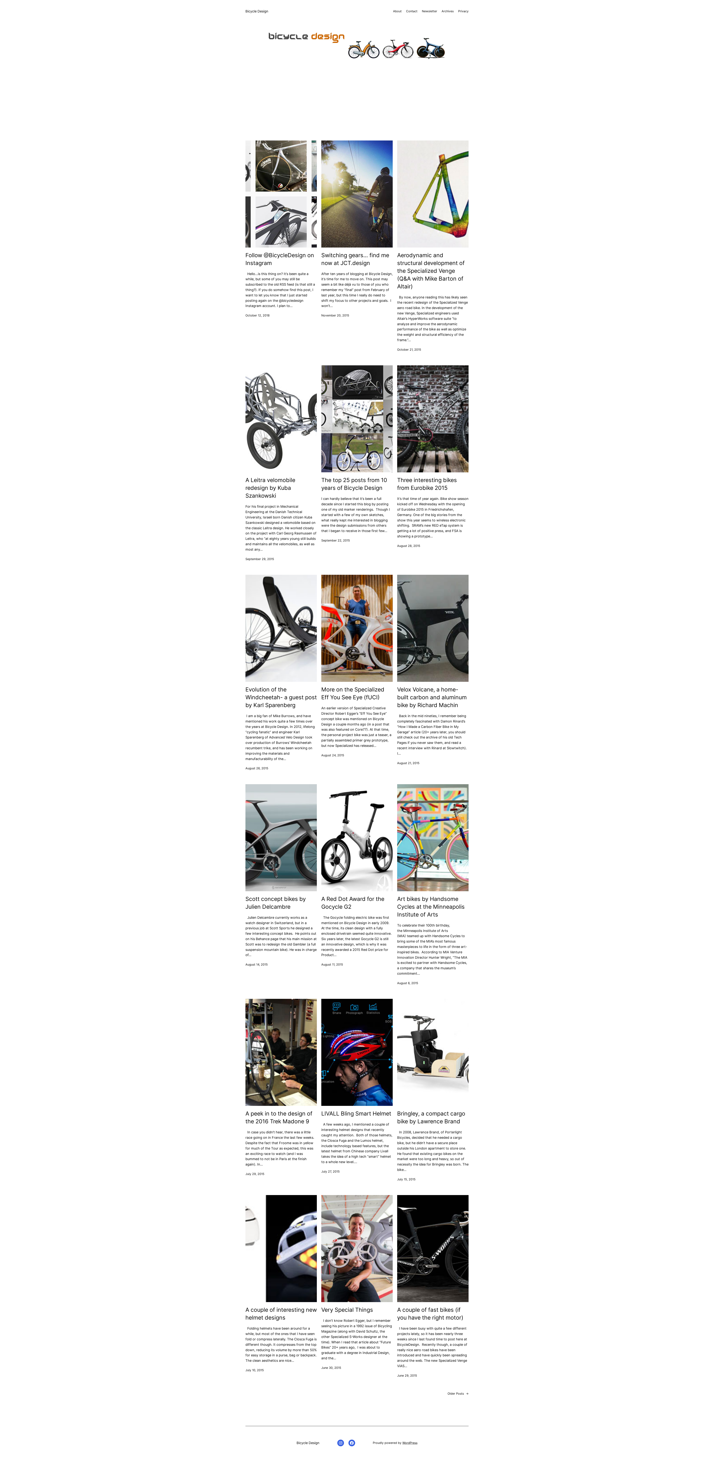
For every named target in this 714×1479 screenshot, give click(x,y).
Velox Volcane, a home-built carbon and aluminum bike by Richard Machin (432, 697)
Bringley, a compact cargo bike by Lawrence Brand (431, 1117)
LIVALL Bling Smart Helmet (356, 1113)
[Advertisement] (357, 101)
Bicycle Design (256, 11)
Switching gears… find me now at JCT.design (355, 259)
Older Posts (458, 1393)
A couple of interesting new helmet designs (281, 1313)
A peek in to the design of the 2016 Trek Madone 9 (278, 1117)
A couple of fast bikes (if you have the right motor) (430, 1313)
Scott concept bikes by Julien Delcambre (275, 903)
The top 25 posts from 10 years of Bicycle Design (354, 484)
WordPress (409, 1443)
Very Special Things (347, 1309)
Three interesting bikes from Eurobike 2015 (427, 484)
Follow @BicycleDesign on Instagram (279, 259)
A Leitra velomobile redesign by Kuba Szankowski (270, 488)
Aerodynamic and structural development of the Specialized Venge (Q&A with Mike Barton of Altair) (431, 271)
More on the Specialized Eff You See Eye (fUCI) (352, 693)
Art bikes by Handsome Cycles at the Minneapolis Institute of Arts (431, 907)
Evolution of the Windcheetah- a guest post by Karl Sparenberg (281, 697)
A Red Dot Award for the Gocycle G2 (352, 903)
